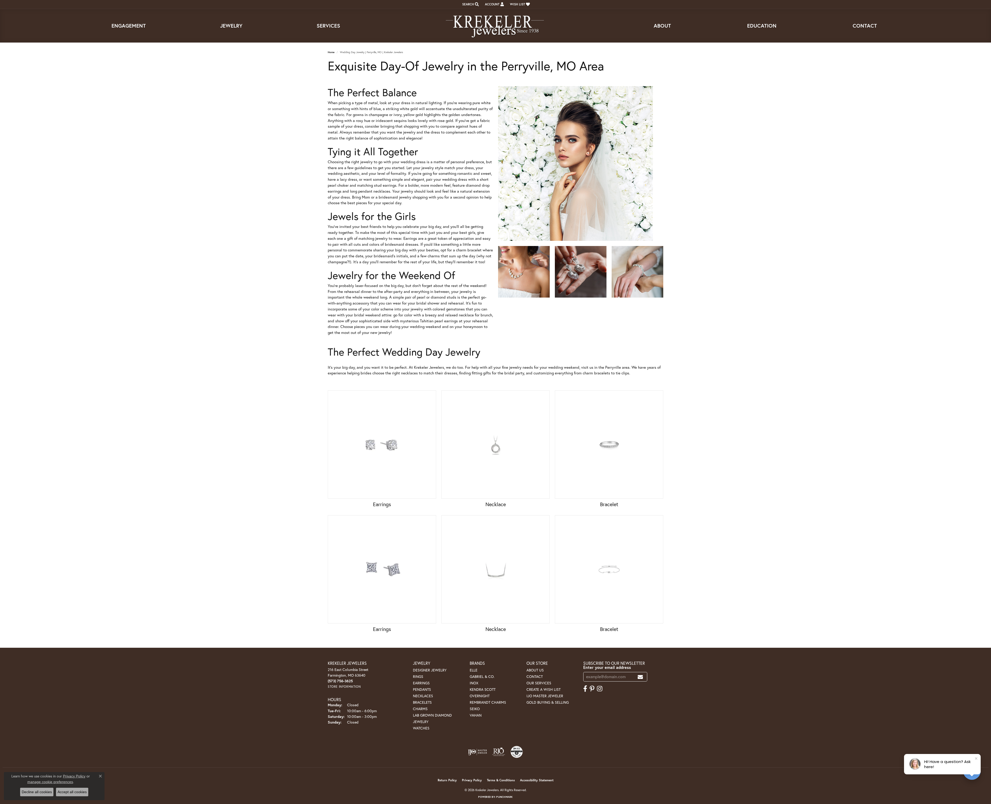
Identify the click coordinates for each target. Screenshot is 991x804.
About (662, 25)
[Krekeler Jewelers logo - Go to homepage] (495, 26)
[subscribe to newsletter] (640, 676)
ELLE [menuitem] (473, 670)
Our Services (538, 682)
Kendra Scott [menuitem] (483, 689)
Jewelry (231, 25)
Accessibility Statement (537, 780)
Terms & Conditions (501, 780)
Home (331, 52)
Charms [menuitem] (420, 708)
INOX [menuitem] (474, 682)
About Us (535, 670)
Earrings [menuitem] (421, 682)
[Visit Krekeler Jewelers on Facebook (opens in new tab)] (585, 689)
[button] (470, 4)
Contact (865, 25)
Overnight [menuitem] (480, 695)
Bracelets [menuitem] (422, 702)
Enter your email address (607, 667)
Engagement (128, 25)
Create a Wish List (543, 689)
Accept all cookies (72, 792)
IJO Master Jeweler (544, 695)
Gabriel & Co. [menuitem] (482, 676)
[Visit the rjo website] (498, 751)
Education (762, 25)
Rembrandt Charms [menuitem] (488, 702)
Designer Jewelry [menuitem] (429, 670)
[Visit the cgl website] (516, 751)
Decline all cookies (37, 792)
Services (328, 25)
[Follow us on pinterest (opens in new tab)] (592, 689)
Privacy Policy (472, 780)
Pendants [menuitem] (422, 689)
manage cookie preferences (50, 782)
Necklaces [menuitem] (423, 695)
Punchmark (504, 797)
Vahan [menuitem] (476, 715)
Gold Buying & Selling (547, 702)
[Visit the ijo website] (477, 751)
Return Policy (447, 780)
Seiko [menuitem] (475, 708)
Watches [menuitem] (421, 728)
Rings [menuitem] (418, 676)
